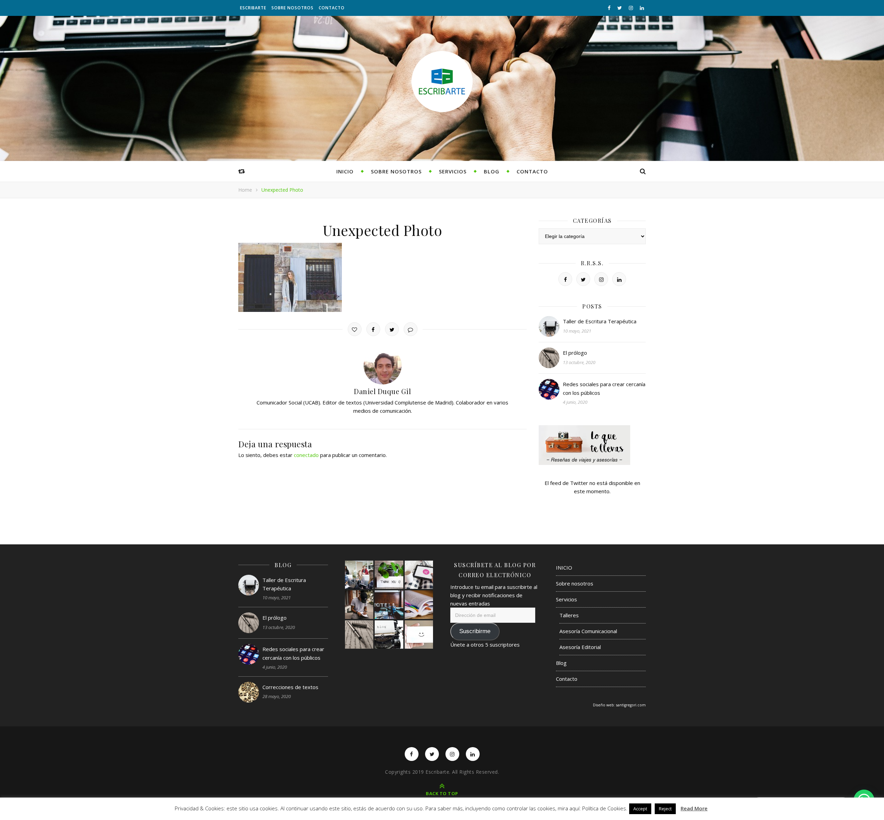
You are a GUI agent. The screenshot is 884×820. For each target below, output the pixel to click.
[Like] (355, 329)
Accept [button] (640, 808)
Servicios (453, 171)
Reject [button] (665, 808)
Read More (694, 808)
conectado (306, 454)
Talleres (569, 615)
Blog (491, 171)
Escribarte (253, 8)
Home (245, 190)
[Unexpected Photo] (382, 277)
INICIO (345, 171)
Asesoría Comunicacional (588, 631)
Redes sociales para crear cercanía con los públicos (604, 388)
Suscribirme (474, 631)
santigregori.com (631, 705)
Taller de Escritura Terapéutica (599, 321)
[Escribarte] (442, 81)
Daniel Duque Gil (382, 391)
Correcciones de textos (290, 687)
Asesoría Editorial (580, 646)
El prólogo (575, 352)
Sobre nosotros (292, 8)
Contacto (332, 8)
